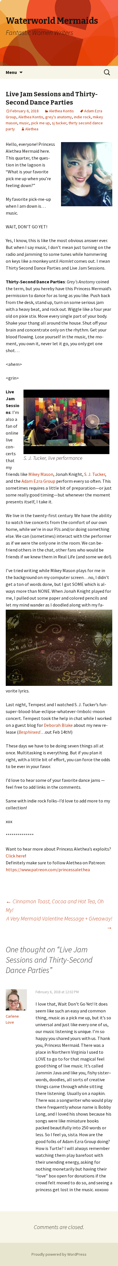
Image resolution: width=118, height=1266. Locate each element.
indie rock (82, 116)
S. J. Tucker (94, 474)
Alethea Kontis (61, 110)
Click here (15, 856)
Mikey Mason (40, 474)
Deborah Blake (58, 725)
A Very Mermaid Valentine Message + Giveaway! (59, 923)
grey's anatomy (58, 116)
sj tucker (59, 122)
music (24, 122)
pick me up (40, 122)
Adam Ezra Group (38, 481)
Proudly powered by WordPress (59, 1254)
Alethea (31, 128)
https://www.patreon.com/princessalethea (48, 869)
